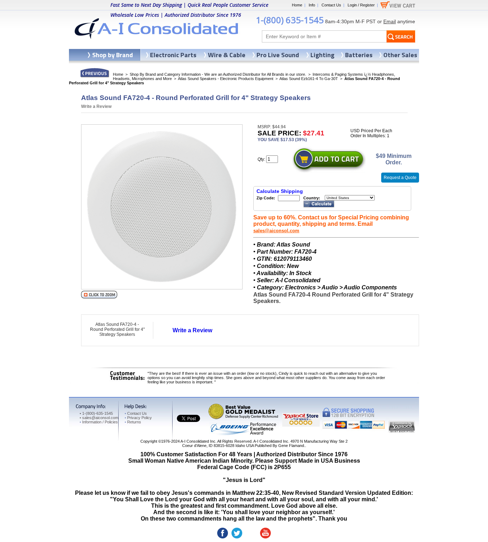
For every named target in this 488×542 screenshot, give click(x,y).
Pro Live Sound (278, 55)
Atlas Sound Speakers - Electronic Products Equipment (225, 78)
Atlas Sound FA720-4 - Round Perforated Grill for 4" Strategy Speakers (117, 329)
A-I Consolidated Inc (197, 441)
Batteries (359, 55)
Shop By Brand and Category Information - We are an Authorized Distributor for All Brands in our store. (218, 74)
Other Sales (400, 55)
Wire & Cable (226, 55)
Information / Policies (99, 422)
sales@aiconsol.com (276, 230)
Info (312, 5)
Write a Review (96, 106)
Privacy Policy (138, 418)
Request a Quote (400, 177)
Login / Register (361, 5)
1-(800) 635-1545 (290, 20)
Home (297, 5)
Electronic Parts (173, 55)
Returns (133, 422)
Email (389, 21)
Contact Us (331, 5)
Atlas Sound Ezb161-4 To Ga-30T (308, 78)
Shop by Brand (112, 55)
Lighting (322, 55)
